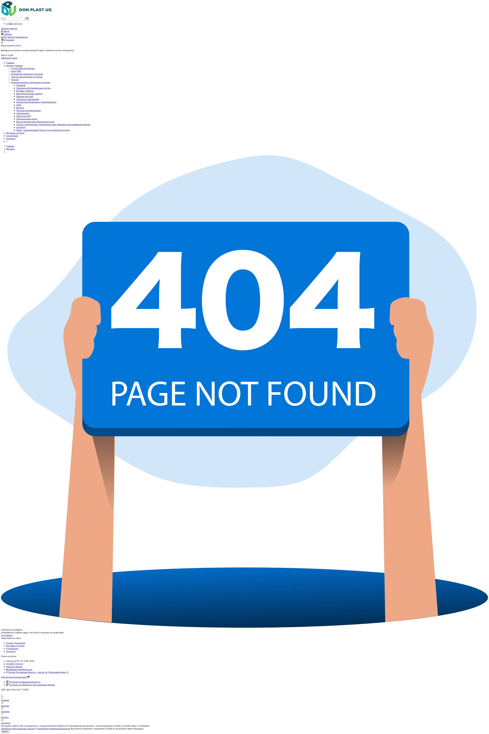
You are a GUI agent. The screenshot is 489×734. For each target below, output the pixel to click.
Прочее (15, 79)
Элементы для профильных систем (33, 88)
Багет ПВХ (16, 71)
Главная (10, 62)
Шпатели (20, 127)
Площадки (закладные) (27, 99)
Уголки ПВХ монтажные (23, 68)
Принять (5, 732)
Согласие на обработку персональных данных (32, 684)
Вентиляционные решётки (29, 93)
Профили (20, 85)
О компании (12, 135)
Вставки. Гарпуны (25, 90)
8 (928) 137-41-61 (14, 23)
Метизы (20, 107)
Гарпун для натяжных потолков (26, 76)
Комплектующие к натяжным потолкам (30, 82)
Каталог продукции (15, 643)
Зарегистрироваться (18, 37)
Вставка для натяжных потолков (27, 74)
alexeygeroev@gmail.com (20, 669)
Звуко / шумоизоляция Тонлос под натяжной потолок (43, 130)
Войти (4, 37)
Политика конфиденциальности (24, 682)
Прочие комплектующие (28, 110)
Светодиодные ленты (26, 119)
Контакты (10, 138)
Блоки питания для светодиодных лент (35, 121)
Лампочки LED (23, 116)
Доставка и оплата (15, 133)
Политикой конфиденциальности (53, 728)
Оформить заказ (9, 58)
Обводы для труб (24, 96)
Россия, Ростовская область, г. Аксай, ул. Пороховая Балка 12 (38, 672)
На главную (6, 635)
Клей (18, 105)
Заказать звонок (9, 28)
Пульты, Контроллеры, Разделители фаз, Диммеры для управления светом (53, 124)
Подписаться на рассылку (14, 677)
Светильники (22, 113)
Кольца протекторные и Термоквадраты (36, 102)
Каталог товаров (14, 65)
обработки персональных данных (18, 728)
